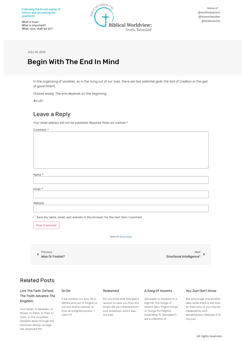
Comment (41, 129)
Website (38, 203)
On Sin (66, 291)
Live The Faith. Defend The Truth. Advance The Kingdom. (37, 296)
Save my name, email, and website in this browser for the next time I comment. (89, 217)
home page (125, 236)
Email (38, 188)
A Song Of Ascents (158, 291)
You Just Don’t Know (201, 291)
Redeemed (111, 291)
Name (38, 174)
